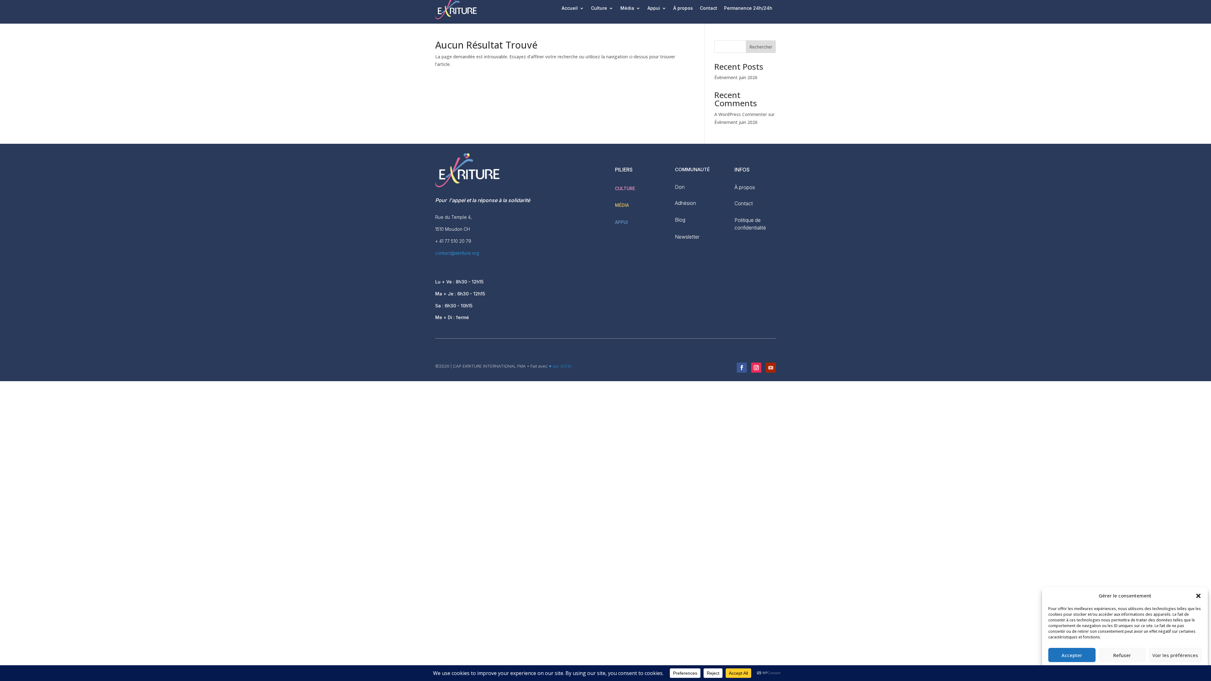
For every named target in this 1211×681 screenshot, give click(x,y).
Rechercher (760, 47)
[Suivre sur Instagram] (756, 368)
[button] (1198, 596)
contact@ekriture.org (457, 253)
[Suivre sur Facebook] (742, 368)
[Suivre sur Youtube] (771, 368)
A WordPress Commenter (740, 114)
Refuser (1122, 655)
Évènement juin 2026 (736, 77)
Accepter (1072, 655)
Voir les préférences (1175, 655)
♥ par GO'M (559, 366)
